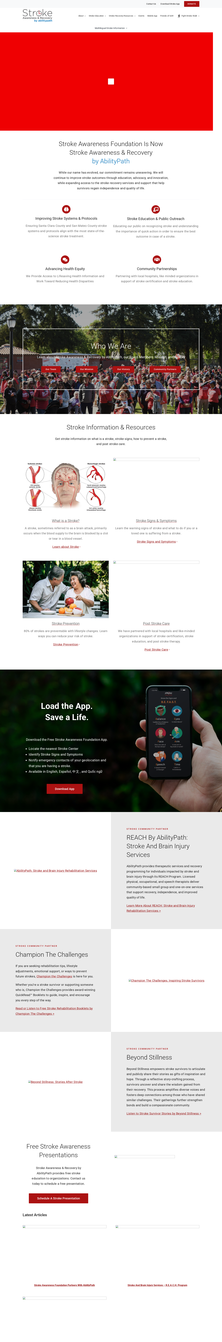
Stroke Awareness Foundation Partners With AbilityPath (64, 1285)
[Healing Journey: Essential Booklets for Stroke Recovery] (64, 1299)
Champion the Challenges (54, 976)
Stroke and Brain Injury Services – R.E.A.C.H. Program (157, 1285)
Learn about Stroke (65, 547)
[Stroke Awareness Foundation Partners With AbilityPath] (64, 1227)
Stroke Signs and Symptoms (156, 541)
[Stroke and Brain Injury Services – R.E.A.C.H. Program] (157, 1227)
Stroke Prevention (65, 644)
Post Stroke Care (156, 649)
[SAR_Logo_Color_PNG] (37, 10)
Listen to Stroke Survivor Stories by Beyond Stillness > (164, 1113)
